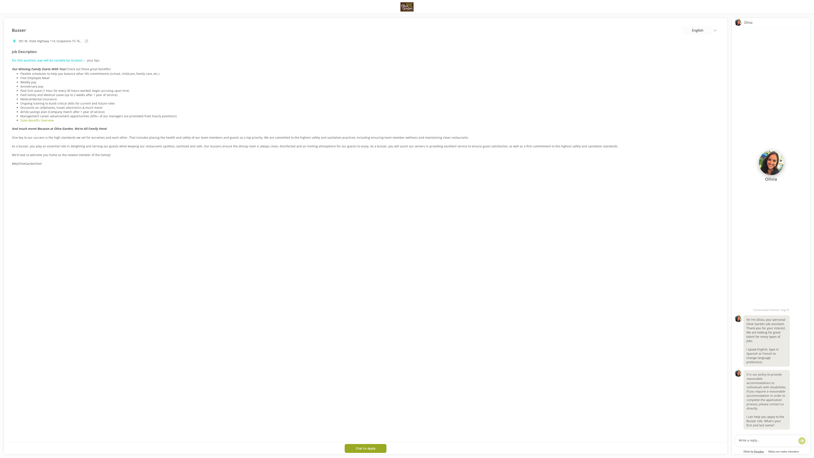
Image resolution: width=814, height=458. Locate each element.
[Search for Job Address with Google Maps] (86, 41)
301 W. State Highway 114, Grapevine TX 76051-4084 (50, 41)
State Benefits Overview (37, 120)
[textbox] (767, 441)
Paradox (759, 451)
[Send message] (802, 440)
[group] (771, 230)
